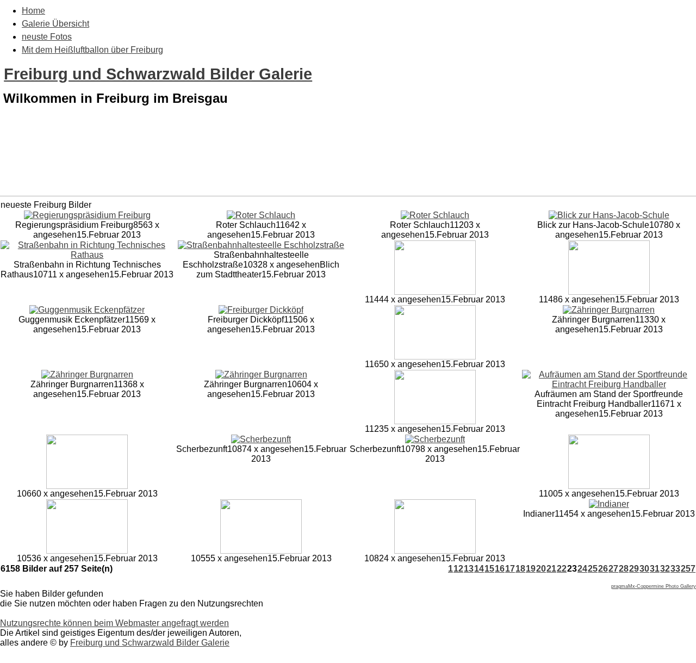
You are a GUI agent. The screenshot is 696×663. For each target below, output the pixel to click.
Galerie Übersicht (55, 23)
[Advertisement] (348, 167)
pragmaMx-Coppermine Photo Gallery (653, 586)
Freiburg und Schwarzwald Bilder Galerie (158, 74)
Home (33, 10)
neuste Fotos (47, 36)
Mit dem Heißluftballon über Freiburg (92, 49)
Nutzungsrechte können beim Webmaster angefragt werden (114, 623)
